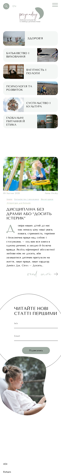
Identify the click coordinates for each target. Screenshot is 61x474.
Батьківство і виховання (26, 199)
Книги (9, 199)
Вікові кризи (47, 199)
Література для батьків (18, 203)
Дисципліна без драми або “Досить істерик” (29, 213)
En (14, 6)
